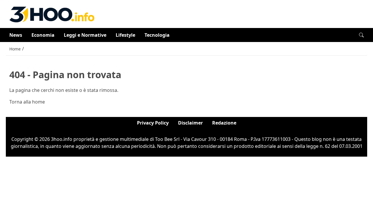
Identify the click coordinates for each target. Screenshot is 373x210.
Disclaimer (190, 123)
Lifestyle (125, 35)
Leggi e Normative (85, 35)
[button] (361, 35)
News (15, 35)
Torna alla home (27, 102)
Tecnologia (157, 35)
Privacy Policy (153, 123)
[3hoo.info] (51, 13)
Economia (42, 35)
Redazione (224, 123)
